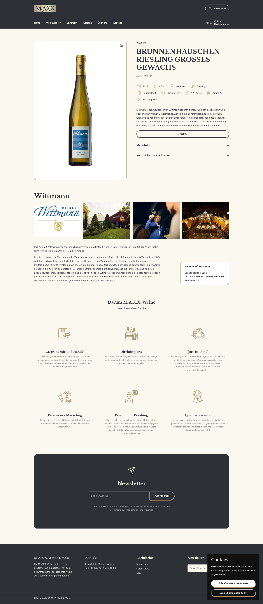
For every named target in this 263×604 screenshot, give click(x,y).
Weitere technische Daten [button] (152, 155)
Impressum (142, 563)
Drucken (183, 134)
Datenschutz (142, 568)
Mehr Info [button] (143, 145)
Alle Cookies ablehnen (233, 593)
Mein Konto (220, 8)
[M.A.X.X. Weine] (45, 8)
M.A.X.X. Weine (64, 598)
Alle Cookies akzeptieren (233, 583)
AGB (138, 573)
